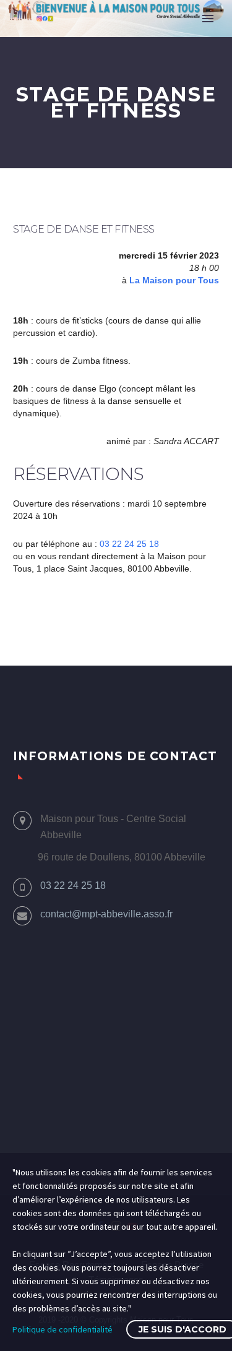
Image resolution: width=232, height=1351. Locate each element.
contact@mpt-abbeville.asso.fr (106, 914)
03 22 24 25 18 (129, 544)
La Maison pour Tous (174, 280)
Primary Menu (208, 18)
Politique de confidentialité (62, 1329)
